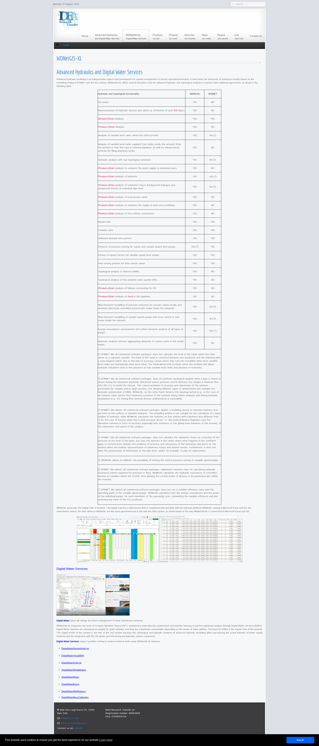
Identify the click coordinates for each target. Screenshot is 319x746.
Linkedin (78, 728)
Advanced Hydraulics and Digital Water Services (99, 72)
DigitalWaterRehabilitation (73, 670)
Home (66, 45)
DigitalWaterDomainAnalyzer (75, 648)
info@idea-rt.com (69, 718)
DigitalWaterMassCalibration (75, 697)
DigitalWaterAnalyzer (71, 663)
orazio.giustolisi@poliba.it (74, 723)
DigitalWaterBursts (70, 684)
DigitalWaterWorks (70, 677)
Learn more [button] (105, 740)
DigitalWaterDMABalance (73, 691)
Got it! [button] (300, 740)
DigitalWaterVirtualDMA (72, 655)
